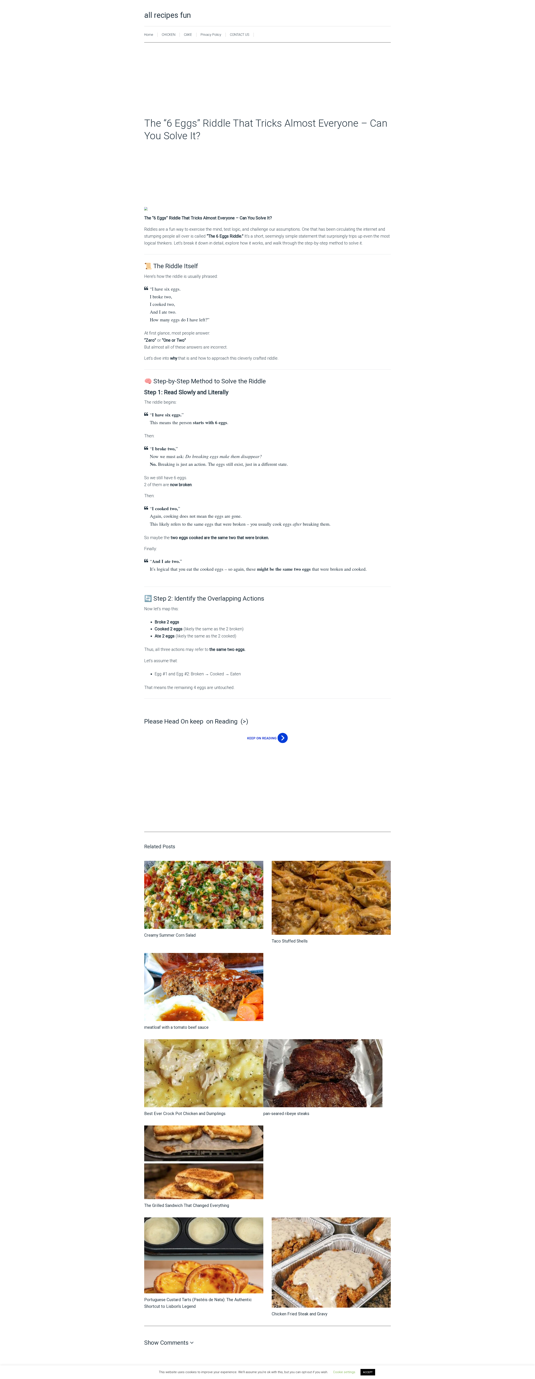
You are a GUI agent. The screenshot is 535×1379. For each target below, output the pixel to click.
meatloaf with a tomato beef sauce (176, 1027)
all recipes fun (167, 15)
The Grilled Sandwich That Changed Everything (186, 1205)
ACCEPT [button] (368, 1372)
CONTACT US (239, 35)
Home (148, 35)
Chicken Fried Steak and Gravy (299, 1313)
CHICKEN (168, 35)
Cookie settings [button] (344, 1372)
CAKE (188, 35)
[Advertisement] (267, 86)
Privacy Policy (211, 35)
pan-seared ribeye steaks (286, 1113)
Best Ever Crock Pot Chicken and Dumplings (184, 1113)
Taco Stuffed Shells (290, 941)
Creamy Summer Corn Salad (170, 935)
